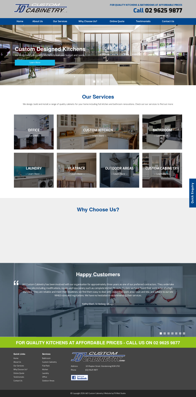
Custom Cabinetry (49, 362)
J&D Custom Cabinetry (94, 393)
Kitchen (45, 369)
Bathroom (46, 358)
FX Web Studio (120, 393)
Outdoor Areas (48, 381)
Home (20, 21)
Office (44, 377)
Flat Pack (46, 366)
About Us (37, 21)
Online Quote (117, 21)
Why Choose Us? (87, 21)
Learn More (35, 62)
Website (107, 393)
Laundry (45, 373)
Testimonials (143, 21)
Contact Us (168, 21)
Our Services (60, 21)
